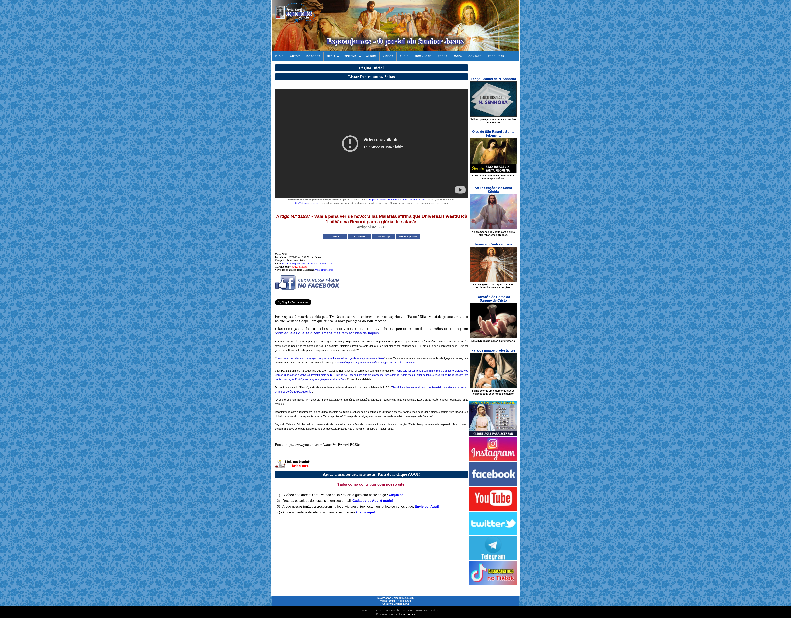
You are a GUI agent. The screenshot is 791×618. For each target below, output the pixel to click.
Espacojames (407, 614)
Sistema (350, 56)
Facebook (359, 236)
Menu (331, 56)
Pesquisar (496, 56)
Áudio (404, 56)
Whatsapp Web (408, 236)
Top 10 (443, 56)
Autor (295, 56)
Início (279, 56)
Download (423, 56)
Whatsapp (384, 236)
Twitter (335, 236)
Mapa (458, 56)
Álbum (371, 56)
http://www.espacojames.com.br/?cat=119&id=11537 (307, 263)
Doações (313, 56)
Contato (475, 56)
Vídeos (388, 56)
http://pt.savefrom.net (306, 203)
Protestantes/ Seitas (323, 269)
